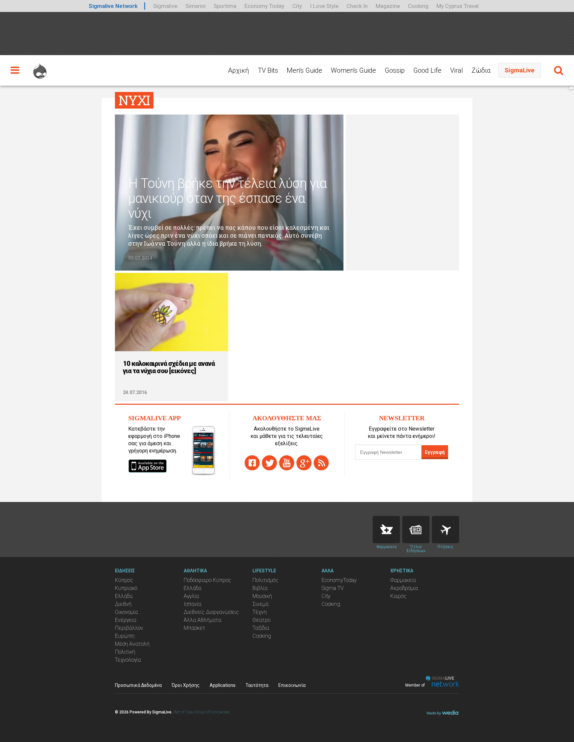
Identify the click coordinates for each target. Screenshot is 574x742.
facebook (252, 462)
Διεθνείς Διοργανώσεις (211, 612)
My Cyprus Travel (457, 6)
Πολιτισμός (265, 580)
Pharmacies (386, 529)
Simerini (195, 6)
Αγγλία (191, 596)
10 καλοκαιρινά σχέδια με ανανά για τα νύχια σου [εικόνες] (169, 367)
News (416, 529)
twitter (269, 462)
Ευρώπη (125, 636)
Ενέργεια (125, 620)
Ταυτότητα (256, 685)
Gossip (395, 70)
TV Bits (268, 70)
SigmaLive (519, 70)
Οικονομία (126, 612)
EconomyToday (339, 580)
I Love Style (324, 6)
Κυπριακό (126, 588)
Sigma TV (333, 588)
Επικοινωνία (292, 685)
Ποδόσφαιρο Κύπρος (207, 580)
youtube (286, 462)
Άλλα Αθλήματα (202, 620)
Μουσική (262, 596)
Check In (357, 6)
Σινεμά (260, 604)
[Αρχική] (40, 68)
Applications (223, 685)
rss (321, 462)
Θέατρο (261, 620)
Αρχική (238, 70)
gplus (304, 462)
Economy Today (264, 6)
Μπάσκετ (194, 628)
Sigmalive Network (113, 6)
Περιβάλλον (129, 628)
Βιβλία (259, 588)
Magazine (388, 6)
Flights (445, 529)
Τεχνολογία (128, 660)
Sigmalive (165, 6)
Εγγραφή (435, 452)
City (297, 6)
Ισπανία (192, 604)
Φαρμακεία (403, 580)
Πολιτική (125, 652)
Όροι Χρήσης (186, 685)
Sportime (225, 6)
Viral (456, 70)
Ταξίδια (260, 628)
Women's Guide (353, 70)
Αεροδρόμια (404, 588)
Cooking (418, 6)
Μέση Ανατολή (132, 644)
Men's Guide (304, 70)
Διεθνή (123, 604)
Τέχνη (259, 612)
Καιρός (398, 596)
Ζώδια (481, 70)
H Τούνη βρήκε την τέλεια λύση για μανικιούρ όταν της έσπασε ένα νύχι (227, 198)
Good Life (427, 70)
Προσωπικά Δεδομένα (138, 685)
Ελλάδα (124, 596)
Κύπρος (124, 580)
